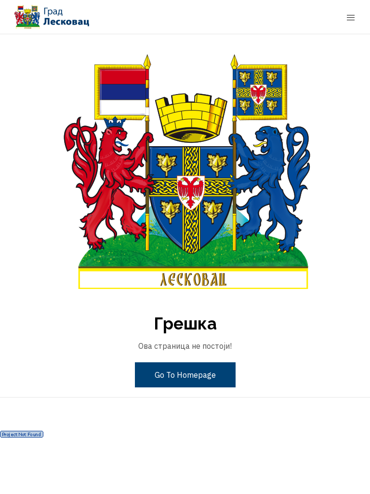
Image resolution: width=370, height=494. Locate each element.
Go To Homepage (185, 375)
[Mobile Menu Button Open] (351, 18)
